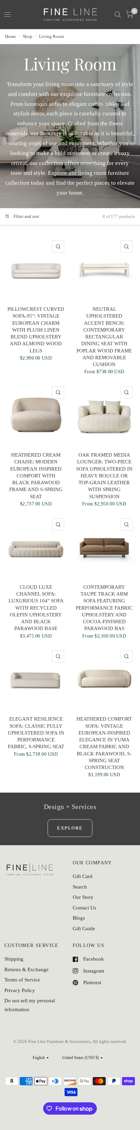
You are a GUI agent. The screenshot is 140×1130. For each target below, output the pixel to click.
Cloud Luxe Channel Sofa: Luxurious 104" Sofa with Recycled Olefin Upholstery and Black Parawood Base (36, 607)
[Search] (117, 14)
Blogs (79, 918)
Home (10, 36)
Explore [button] (70, 828)
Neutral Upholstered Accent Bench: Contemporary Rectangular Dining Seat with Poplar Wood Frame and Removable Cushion (104, 336)
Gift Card (82, 876)
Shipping (13, 959)
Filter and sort (26, 216)
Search (80, 887)
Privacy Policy (19, 990)
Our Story (83, 897)
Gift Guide (84, 928)
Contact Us (84, 907)
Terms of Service (22, 979)
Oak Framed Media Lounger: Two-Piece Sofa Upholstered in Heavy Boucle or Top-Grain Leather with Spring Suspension (104, 475)
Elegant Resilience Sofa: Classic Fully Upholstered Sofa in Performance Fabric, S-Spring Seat (36, 732)
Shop (27, 36)
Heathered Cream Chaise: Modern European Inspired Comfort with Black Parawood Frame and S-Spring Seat (36, 475)
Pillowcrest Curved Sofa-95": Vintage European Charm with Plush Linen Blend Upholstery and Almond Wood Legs (35, 329)
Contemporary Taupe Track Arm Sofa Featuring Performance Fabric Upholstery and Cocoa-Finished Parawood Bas (104, 607)
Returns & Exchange (26, 969)
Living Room (51, 36)
